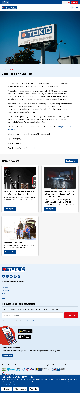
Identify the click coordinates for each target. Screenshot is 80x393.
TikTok (4, 298)
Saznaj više (7, 355)
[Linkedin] (7, 276)
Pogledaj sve (71, 161)
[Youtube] (11, 276)
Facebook (5, 290)
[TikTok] (19, 276)
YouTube (5, 293)
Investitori (66, 2)
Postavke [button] (33, 389)
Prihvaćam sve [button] (20, 389)
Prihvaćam (6, 389)
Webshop (74, 2)
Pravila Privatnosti (33, 321)
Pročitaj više (10, 209)
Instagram (5, 296)
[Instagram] (15, 276)
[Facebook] (3, 276)
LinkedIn (5, 288)
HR (4, 2)
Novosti (9, 70)
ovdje (33, 148)
